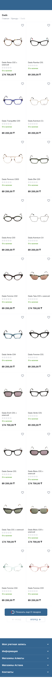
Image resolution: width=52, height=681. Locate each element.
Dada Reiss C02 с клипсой (9, 63)
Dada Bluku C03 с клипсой (35, 531)
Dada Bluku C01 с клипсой (35, 472)
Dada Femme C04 (9, 588)
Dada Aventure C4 (35, 238)
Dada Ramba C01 (35, 62)
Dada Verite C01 (35, 413)
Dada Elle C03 (34, 179)
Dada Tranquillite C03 (11, 121)
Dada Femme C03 (36, 588)
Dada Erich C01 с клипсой (9, 414)
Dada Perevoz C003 (10, 179)
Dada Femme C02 (9, 296)
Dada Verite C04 (9, 354)
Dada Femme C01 (36, 354)
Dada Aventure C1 (35, 121)
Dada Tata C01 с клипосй (13, 530)
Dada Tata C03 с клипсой (39, 296)
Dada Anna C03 (8, 238)
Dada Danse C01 (9, 471)
